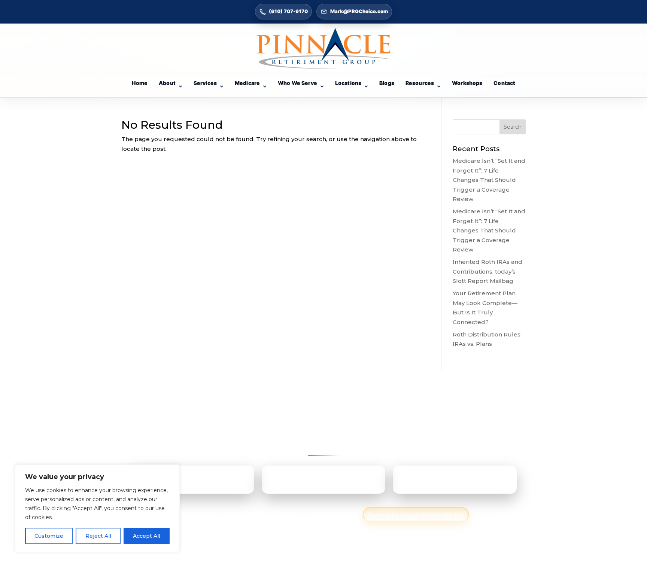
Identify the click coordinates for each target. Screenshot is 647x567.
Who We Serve (297, 83)
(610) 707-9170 (288, 11)
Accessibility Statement (264, 514)
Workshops (467, 83)
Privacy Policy (196, 514)
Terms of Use (332, 514)
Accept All (146, 536)
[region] (97, 508)
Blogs (386, 83)
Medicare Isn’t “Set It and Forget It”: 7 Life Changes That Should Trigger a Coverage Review (489, 179)
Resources (419, 83)
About (167, 83)
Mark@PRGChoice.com (359, 11)
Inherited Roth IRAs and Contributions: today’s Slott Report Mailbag (487, 271)
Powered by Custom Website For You (416, 514)
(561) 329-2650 (442, 482)
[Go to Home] (323, 48)
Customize (48, 536)
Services (205, 83)
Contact (504, 83)
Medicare (247, 83)
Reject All (98, 536)
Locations (348, 83)
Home (140, 83)
